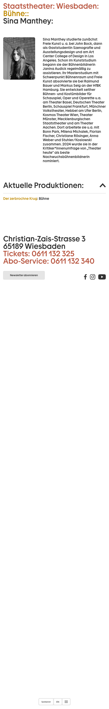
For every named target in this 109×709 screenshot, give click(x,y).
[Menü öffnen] (66, 702)
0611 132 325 (53, 253)
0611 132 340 (73, 261)
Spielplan (46, 702)
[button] (54, 185)
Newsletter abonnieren (24, 275)
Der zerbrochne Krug (20, 198)
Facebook (85, 277)
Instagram (92, 277)
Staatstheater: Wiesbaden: (51, 6)
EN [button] (57, 702)
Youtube (102, 277)
